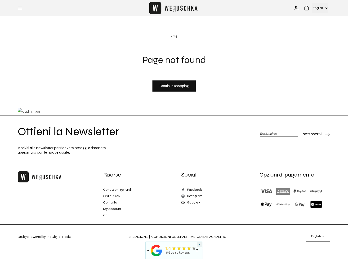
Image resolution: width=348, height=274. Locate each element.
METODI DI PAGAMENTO (209, 237)
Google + (193, 202)
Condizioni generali (117, 190)
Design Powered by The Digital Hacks (44, 237)
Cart (106, 215)
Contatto (110, 202)
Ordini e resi (111, 196)
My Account (112, 209)
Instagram (194, 196)
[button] (20, 8)
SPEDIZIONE (138, 237)
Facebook (194, 190)
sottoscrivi (312, 134)
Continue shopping (174, 86)
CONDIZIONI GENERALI (169, 237)
